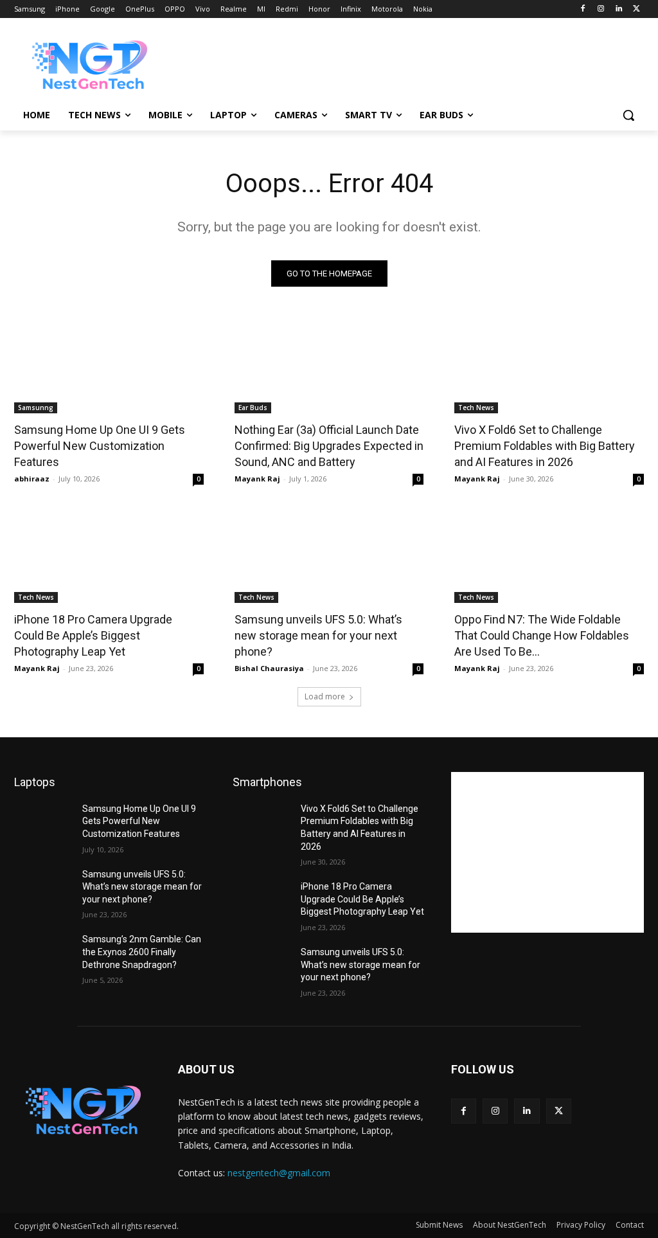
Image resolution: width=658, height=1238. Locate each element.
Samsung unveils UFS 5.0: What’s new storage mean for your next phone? (318, 635)
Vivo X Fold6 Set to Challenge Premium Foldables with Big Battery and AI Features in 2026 (544, 446)
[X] (636, 9)
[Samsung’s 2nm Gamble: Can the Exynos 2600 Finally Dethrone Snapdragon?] (43, 953)
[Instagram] (601, 9)
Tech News (476, 407)
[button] (628, 115)
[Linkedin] (618, 9)
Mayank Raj (257, 478)
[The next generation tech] (89, 65)
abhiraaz (31, 478)
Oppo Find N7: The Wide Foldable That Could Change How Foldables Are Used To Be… (541, 635)
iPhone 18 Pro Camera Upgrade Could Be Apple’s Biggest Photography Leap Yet (93, 635)
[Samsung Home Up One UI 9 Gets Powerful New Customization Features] (109, 366)
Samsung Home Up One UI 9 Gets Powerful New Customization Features (99, 446)
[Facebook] (583, 9)
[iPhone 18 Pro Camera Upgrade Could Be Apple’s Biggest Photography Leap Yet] (109, 555)
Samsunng (35, 407)
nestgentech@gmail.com (278, 1173)
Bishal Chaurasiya (269, 668)
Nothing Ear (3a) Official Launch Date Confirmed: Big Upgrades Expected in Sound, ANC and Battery (329, 446)
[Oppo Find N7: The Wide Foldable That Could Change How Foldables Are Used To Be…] (549, 555)
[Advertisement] (315, 63)
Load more (325, 696)
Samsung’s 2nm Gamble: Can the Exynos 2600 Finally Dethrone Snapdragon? (141, 951)
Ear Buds (252, 407)
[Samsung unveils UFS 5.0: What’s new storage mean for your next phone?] (329, 555)
